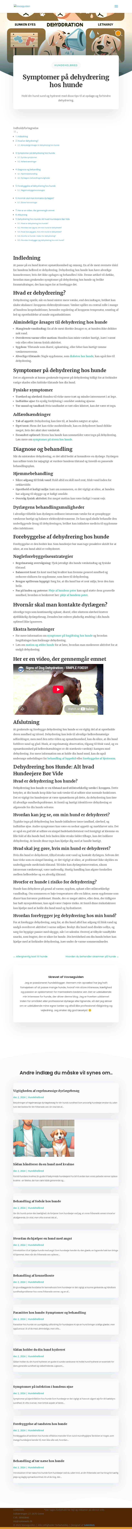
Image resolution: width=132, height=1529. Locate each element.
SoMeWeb (89, 1525)
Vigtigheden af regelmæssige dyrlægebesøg (46, 1091)
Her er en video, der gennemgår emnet (36, 210)
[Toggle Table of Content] (15, 132)
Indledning (23, 136)
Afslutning (22, 214)
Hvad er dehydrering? (28, 140)
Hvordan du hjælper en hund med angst (42, 1238)
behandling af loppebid (61, 758)
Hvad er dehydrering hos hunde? (34, 223)
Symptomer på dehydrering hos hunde (36, 153)
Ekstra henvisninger (29, 202)
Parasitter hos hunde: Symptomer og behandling (49, 1312)
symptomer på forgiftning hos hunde (70, 635)
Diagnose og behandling (29, 169)
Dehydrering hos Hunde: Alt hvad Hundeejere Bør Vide (44, 219)
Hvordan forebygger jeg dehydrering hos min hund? (42, 240)
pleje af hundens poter (74, 595)
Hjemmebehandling (29, 174)
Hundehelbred (66, 65)
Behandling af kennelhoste (33, 1275)
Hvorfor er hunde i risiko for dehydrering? (38, 236)
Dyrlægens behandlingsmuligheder (35, 178)
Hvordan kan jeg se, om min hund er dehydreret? (41, 227)
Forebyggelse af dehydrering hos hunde (37, 186)
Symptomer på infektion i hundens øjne (43, 1387)
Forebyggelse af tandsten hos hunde (40, 1424)
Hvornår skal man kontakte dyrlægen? (36, 198)
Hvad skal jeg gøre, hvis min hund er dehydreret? (41, 232)
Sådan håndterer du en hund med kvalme (43, 1164)
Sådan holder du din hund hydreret (39, 1349)
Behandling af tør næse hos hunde (38, 1461)
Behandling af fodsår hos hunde (37, 1201)
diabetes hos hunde (82, 356)
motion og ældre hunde (40, 644)
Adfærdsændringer (28, 161)
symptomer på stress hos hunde (52, 439)
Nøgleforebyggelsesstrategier (33, 190)
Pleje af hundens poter (62, 590)
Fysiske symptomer (29, 157)
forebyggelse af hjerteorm (99, 758)
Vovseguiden (74, 977)
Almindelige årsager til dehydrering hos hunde (40, 145)
